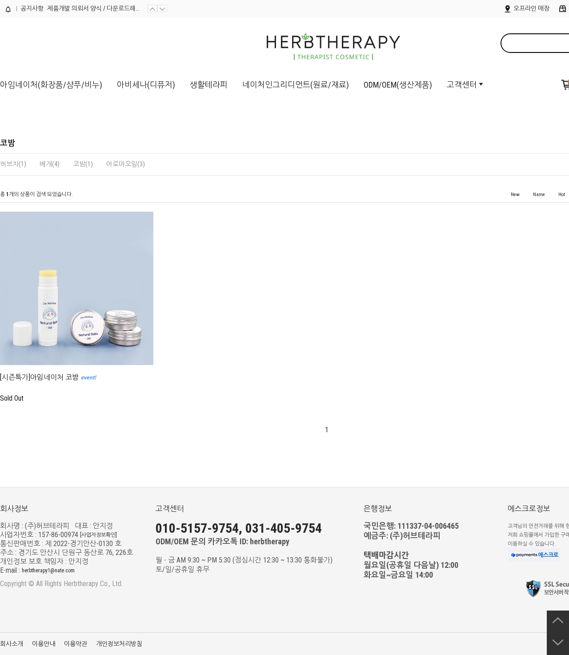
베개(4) (50, 164)
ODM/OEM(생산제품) (398, 84)
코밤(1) (83, 164)
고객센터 (462, 84)
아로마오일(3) (125, 164)
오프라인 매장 (530, 8)
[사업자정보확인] (98, 535)
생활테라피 (209, 84)
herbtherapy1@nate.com (48, 570)
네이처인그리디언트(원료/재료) (295, 84)
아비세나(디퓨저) (146, 84)
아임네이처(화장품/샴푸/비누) (51, 84)
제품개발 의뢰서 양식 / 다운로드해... (93, 8)
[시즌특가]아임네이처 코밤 (39, 377)
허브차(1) (13, 164)
